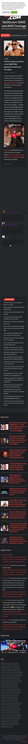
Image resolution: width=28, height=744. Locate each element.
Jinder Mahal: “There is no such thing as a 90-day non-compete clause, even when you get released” (14, 403)
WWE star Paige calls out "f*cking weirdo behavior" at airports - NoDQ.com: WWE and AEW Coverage (14, 559)
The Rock (15, 712)
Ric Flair (14, 701)
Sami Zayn (5, 706)
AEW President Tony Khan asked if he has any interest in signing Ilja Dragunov (13, 385)
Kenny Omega (15, 689)
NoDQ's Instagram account (16, 155)
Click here (7, 150)
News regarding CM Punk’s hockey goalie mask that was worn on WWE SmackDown (13, 358)
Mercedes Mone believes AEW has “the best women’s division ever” (14, 362)
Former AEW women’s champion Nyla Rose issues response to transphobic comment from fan (14, 368)
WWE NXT (5, 723)
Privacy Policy (24, 741)
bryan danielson (17, 672)
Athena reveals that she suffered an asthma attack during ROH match (13, 343)
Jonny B (5, 600)
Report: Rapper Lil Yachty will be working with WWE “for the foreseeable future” (13, 374)
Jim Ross (14, 686)
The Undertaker (6, 715)
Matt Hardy (16, 692)
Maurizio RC (6, 578)
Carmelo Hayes (7, 164)
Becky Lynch (5, 669)
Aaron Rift (6, 72)
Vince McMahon (15, 718)
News (7, 58)
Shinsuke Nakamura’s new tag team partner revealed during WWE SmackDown (13, 397)
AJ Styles (16, 666)
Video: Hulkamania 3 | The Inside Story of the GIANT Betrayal (14, 308)
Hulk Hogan (14, 683)
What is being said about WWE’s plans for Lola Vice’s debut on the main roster (13, 334)
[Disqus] (14, 228)
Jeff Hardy (5, 686)
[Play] (3, 652)
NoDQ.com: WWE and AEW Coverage (14, 24)
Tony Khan (17, 715)
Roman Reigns (6, 703)
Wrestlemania (6, 721)
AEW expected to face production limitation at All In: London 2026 (14, 339)
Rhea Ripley (5, 701)
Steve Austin (15, 709)
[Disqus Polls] (14, 189)
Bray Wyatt (15, 669)
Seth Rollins (15, 706)
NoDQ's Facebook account (14, 157)
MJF (15, 695)
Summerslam (5, 712)
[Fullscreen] (25, 652)
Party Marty (6, 555)
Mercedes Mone (6, 695)
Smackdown (5, 709)
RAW (14, 698)
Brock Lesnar (5, 672)
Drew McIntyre (6, 681)
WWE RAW (15, 723)
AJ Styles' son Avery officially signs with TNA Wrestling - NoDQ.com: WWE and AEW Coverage (14, 594)
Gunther (4, 683)
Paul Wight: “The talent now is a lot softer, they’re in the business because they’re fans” (14, 348)
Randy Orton (5, 698)
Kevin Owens (5, 692)
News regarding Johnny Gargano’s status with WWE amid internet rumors (13, 318)
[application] (14, 646)
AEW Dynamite (13, 663)
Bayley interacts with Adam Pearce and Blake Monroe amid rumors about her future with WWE (14, 328)
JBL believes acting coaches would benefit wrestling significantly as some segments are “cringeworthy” (14, 380)
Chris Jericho (17, 675)
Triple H (4, 718)
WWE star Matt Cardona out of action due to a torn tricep (14, 322)
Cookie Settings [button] (6, 12)
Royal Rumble (16, 703)
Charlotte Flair (6, 675)
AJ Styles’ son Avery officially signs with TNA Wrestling (14, 313)
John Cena (5, 689)
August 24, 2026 (19, 561)
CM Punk (5, 678)
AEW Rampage (6, 666)
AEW (3, 663)
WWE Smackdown (7, 726)
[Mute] (23, 652)
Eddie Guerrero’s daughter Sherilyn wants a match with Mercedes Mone (14, 353)
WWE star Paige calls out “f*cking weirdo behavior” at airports (13, 303)
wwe (14, 721)
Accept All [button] (14, 12)
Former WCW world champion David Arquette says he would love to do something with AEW (14, 391)
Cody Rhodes (15, 678)
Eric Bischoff (17, 681)
